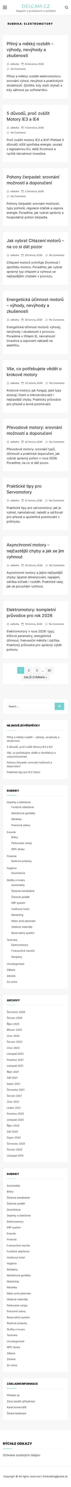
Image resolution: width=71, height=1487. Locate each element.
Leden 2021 (14, 1107)
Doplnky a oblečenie (19, 802)
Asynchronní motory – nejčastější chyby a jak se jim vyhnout (35, 550)
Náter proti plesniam (23, 920)
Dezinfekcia (18, 873)
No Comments (18, 68)
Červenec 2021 (16, 1089)
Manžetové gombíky (23, 813)
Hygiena (11, 868)
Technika (12, 939)
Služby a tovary (16, 880)
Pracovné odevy (20, 825)
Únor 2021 (13, 1101)
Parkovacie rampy (21, 843)
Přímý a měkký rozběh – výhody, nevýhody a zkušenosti (30, 49)
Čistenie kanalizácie (22, 890)
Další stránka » (35, 677)
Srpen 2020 (14, 1137)
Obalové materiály (21, 926)
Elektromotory (19, 944)
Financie (12, 856)
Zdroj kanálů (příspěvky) (21, 1401)
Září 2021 (12, 1077)
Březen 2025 (14, 1029)
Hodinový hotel (20, 908)
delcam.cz (36, 6)
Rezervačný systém (22, 932)
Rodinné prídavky (21, 861)
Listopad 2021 (15, 1065)
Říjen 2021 (13, 1071)
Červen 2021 (14, 1095)
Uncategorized (15, 963)
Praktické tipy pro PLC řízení (23, 772)
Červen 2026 (14, 1017)
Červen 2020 (14, 1149)
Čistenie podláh (20, 896)
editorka (14, 64)
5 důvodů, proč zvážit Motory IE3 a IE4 (29, 746)
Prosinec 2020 (15, 1113)
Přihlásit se (13, 1395)
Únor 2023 (13, 1047)
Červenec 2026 (16, 1011)
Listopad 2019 (15, 1155)
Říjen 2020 (13, 1125)
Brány (14, 837)
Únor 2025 (13, 1035)
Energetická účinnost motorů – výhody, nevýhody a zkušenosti (35, 305)
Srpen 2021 (13, 1083)
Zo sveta (12, 981)
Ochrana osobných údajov (21, 1455)
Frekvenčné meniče (23, 950)
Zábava (11, 969)
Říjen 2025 (13, 1023)
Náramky (16, 819)
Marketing (17, 914)
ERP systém (18, 902)
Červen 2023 (14, 1041)
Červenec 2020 (16, 1143)
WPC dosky (18, 849)
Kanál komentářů (17, 1407)
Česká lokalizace (16, 1413)
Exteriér (11, 832)
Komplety (16, 956)
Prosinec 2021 (15, 1059)
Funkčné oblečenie (22, 807)
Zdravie (11, 975)
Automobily (18, 884)
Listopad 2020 (15, 1119)
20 (49, 670)
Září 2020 (12, 1131)
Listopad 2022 (15, 1053)
